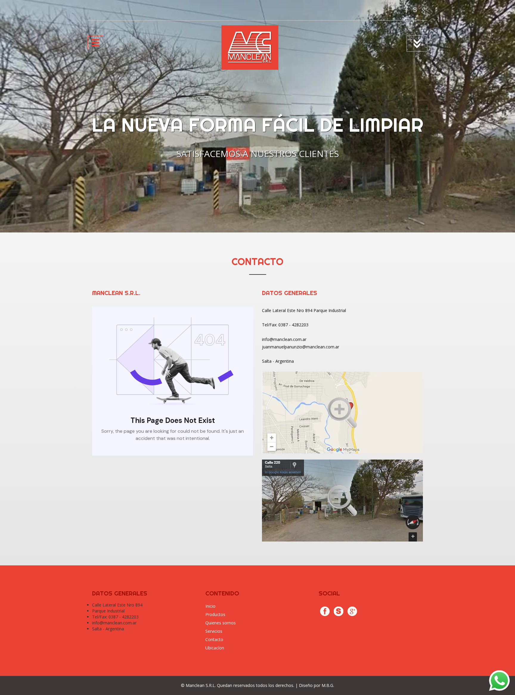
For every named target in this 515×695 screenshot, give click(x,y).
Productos (215, 614)
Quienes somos (220, 623)
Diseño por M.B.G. (316, 685)
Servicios (213, 631)
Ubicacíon (214, 648)
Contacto (214, 639)
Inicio (210, 606)
